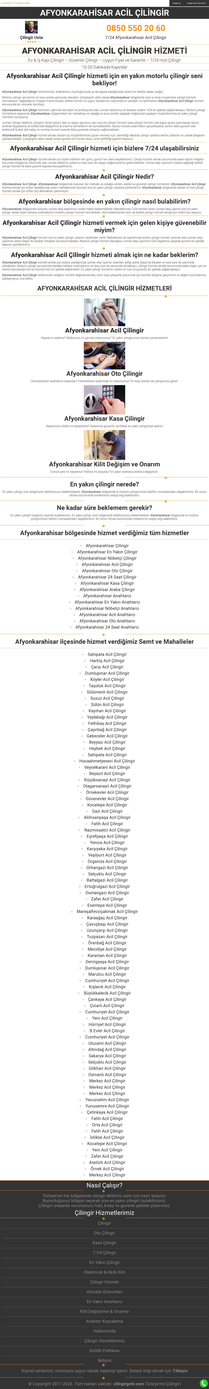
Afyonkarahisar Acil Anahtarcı (107, 614)
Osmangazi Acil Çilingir (107, 892)
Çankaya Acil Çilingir (107, 999)
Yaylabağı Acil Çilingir (107, 717)
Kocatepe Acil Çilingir (107, 804)
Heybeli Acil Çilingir (107, 748)
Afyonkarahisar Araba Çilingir (107, 589)
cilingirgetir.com (129, 1383)
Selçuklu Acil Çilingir (107, 873)
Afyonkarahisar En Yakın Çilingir (107, 551)
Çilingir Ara (177, 3)
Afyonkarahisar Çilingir (107, 545)
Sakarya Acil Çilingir (107, 1055)
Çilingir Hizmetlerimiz (104, 1340)
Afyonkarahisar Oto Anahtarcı (107, 620)
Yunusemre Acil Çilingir (107, 1106)
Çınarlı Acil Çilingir (107, 1005)
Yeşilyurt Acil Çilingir (107, 855)
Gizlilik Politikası (104, 1350)
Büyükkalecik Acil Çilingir (107, 993)
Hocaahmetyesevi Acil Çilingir (107, 761)
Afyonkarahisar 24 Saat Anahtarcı (107, 627)
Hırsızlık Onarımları (104, 1291)
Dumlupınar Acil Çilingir (107, 673)
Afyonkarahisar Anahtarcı (107, 595)
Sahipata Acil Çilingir (107, 654)
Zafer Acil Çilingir (107, 899)
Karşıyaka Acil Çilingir (107, 848)
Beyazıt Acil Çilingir (107, 773)
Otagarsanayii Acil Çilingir (107, 786)
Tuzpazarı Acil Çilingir (107, 936)
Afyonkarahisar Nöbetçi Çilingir (107, 558)
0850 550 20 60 (135, 28)
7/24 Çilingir (104, 1252)
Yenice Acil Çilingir (107, 842)
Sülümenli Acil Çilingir (107, 692)
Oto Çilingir (104, 1233)
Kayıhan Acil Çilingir (107, 710)
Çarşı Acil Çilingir (107, 666)
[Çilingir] (104, 1228)
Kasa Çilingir (104, 1242)
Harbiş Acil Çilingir (107, 660)
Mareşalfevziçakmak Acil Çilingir (107, 911)
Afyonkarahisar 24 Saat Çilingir (107, 577)
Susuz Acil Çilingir (107, 698)
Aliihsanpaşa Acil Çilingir (107, 817)
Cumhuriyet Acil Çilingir (107, 980)
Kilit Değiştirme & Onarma (104, 1311)
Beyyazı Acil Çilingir (107, 742)
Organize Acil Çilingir (107, 861)
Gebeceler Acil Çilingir (107, 735)
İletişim (104, 1360)
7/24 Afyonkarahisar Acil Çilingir (135, 37)
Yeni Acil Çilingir (107, 1018)
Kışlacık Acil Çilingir (107, 986)
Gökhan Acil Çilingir (107, 1068)
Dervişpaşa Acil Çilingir (107, 961)
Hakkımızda (104, 1331)
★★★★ (32, 41)
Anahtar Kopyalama (104, 1321)
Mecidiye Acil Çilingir (107, 949)
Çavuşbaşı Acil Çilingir (107, 924)
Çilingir (104, 1223)
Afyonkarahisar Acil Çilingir (107, 564)
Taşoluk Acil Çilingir (107, 685)
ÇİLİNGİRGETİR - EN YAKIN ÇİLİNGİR (15, 3)
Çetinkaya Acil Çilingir (107, 1112)
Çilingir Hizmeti (104, 1282)
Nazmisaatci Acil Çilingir (107, 830)
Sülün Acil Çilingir (107, 704)
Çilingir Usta (31, 37)
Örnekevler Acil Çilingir (107, 792)
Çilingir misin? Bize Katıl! (196, 3)
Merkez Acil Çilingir (107, 1080)
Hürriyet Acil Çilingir (107, 1024)
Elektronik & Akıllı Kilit (104, 1272)
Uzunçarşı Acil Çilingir (107, 930)
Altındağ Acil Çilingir (107, 1049)
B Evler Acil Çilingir (107, 1030)
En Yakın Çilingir (104, 1262)
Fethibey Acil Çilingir (107, 723)
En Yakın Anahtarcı (104, 1301)
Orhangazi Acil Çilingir (107, 867)
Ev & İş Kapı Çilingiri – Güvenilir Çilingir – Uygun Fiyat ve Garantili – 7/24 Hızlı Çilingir (104, 60)
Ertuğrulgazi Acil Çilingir (107, 886)
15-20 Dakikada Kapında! (104, 67)
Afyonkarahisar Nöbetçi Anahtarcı (107, 608)
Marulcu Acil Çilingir (107, 974)
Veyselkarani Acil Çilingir (107, 767)
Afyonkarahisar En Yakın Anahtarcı (107, 602)
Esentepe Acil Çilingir (107, 905)
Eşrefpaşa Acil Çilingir (107, 836)
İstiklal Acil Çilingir (107, 1137)
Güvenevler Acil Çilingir (107, 798)
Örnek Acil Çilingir (107, 1168)
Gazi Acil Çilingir (107, 811)
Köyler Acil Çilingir (107, 679)
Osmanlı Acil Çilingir (107, 1074)
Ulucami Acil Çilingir (107, 1043)
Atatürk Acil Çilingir (107, 1162)
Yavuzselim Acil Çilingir (107, 1099)
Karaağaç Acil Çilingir (107, 917)
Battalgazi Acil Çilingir (107, 880)
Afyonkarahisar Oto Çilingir (107, 570)
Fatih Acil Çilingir (107, 823)
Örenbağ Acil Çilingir (107, 942)
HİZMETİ (104, 51)
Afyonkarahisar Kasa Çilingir (107, 583)
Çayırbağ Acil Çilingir (107, 729)
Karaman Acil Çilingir (107, 955)
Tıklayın (180, 1370)
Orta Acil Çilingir (107, 1124)
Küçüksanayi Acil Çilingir (107, 779)
